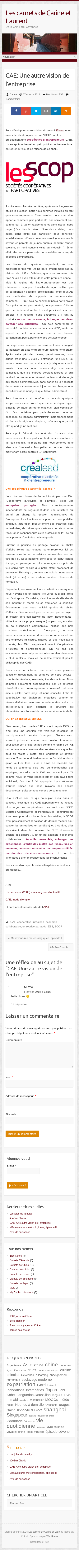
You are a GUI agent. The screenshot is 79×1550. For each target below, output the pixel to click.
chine (51, 1364)
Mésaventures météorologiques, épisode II (35, 937)
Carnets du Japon (19, 1283)
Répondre (21, 1004)
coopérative (24, 921)
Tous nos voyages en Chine (25, 1325)
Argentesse (14, 1365)
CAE (13, 921)
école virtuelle (35, 1431)
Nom (9, 1077)
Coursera (20, 1370)
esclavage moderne (37, 1379)
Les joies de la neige (21, 1213)
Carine (13, 94)
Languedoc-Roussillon (33, 1395)
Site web (11, 1114)
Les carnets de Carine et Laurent (38, 17)
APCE (46, 907)
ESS (61, 94)
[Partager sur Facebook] (16, 111)
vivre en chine (55, 1426)
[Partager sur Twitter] (36, 111)
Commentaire (14, 1039)
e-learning (42, 1375)
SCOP (58, 926)
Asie (27, 1364)
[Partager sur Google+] (26, 111)
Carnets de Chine (19, 1264)
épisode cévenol (57, 1432)
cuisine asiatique (48, 1370)
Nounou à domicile (29, 1405)
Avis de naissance (20, 1232)
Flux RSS (18, 1448)
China (38, 1365)
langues (57, 1395)
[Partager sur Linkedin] (56, 111)
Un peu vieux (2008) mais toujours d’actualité (33, 892)
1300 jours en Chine (21, 1316)
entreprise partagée (34, 926)
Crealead (38, 921)
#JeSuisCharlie (61, 947)
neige (10, 1404)
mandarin (24, 1400)
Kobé (11, 1395)
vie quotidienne (25, 1423)
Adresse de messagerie (21, 1095)
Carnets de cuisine (20, 1269)
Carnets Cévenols (19, 1260)
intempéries (35, 1390)
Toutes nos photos (20, 1330)
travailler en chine (46, 1416)
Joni (62, 1390)
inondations (15, 1390)
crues (32, 1370)
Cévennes (27, 1375)
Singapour (17, 1414)
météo (64, 1400)
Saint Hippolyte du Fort (24, 1410)
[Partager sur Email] (46, 111)
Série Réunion (17, 1320)
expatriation (21, 1384)
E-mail (11, 1165)
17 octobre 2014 (31, 94)
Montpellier (37, 1399)
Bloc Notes (52, 94)
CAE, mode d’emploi (18, 899)
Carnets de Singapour (22, 1278)
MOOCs (51, 1400)
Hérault (51, 1385)
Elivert (60, 130)
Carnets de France (20, 1274)
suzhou (32, 1416)
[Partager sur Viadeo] (66, 111)
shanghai (55, 1409)
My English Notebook (21, 1292)
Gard (41, 1385)
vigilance (41, 1427)
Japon (51, 1389)
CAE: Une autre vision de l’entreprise (30, 1222)
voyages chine (16, 1431)
